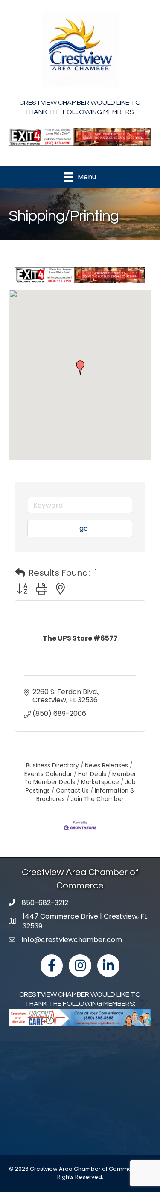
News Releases (106, 765)
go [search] (83, 528)
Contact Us (72, 791)
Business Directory (52, 765)
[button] (80, 367)
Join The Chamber (97, 799)
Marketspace (100, 782)
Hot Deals (92, 774)
